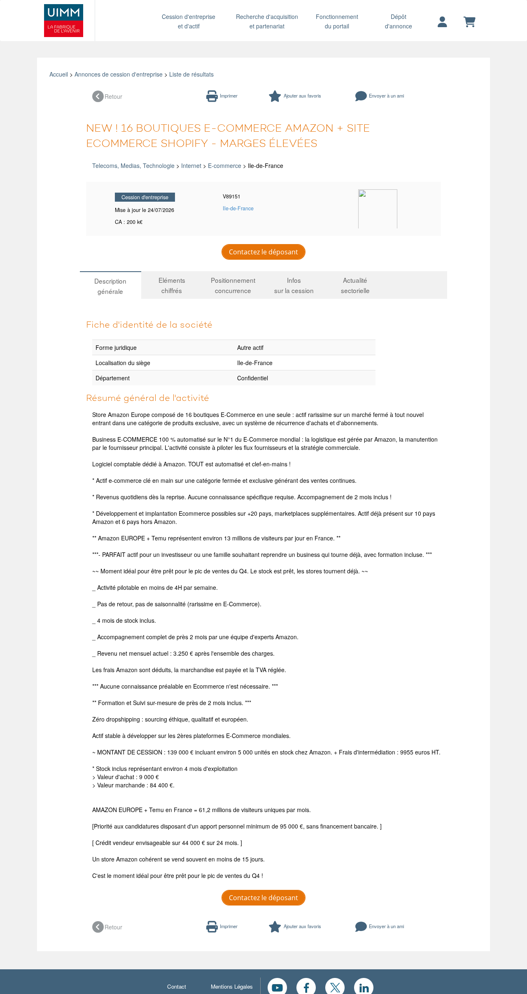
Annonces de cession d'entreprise (119, 74)
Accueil (58, 74)
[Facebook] (306, 986)
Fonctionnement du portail (337, 21)
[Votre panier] (470, 22)
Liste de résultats (191, 74)
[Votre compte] (442, 22)
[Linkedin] (364, 986)
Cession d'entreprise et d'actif (188, 21)
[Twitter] (335, 986)
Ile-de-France (238, 208)
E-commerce (224, 165)
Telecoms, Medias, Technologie (133, 165)
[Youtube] (277, 986)
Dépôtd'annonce (398, 21)
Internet (191, 165)
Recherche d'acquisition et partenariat (267, 21)
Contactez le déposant (263, 251)
